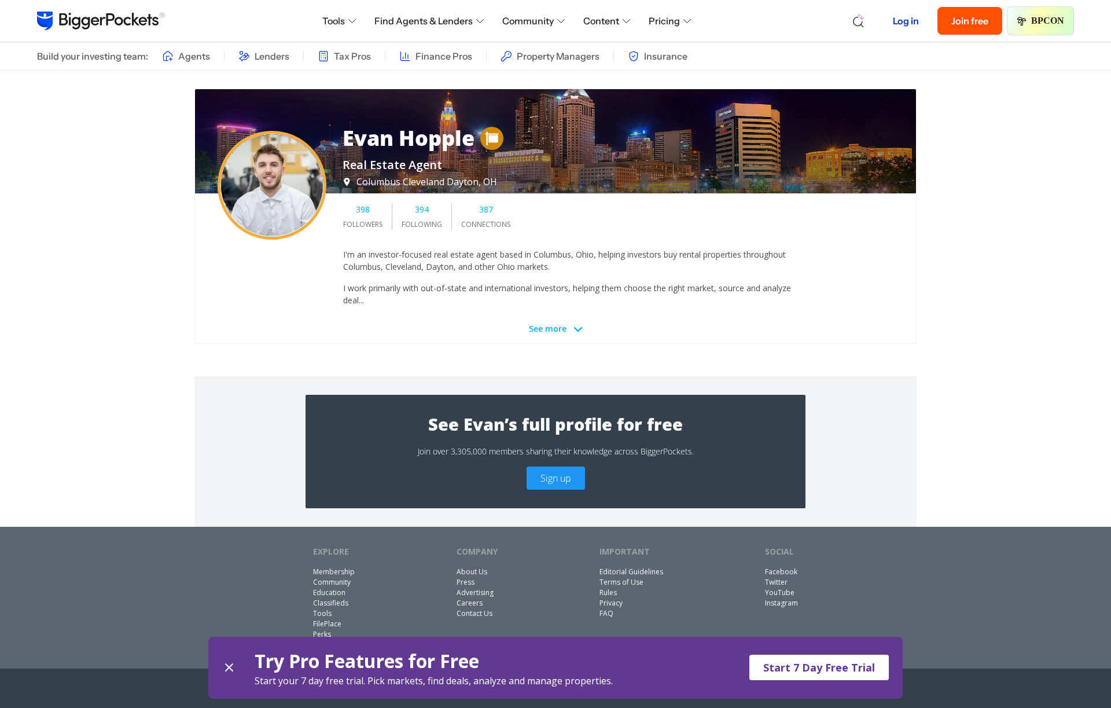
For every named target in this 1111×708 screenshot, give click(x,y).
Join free (969, 21)
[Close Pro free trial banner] (229, 668)
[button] (555, 668)
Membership (334, 572)
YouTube (779, 592)
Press (465, 582)
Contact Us (474, 613)
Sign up (555, 478)
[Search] (859, 20)
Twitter (776, 582)
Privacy (611, 603)
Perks (322, 634)
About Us (472, 572)
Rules (608, 592)
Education (329, 592)
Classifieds (330, 603)
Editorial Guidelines (631, 572)
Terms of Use (621, 582)
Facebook (781, 572)
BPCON (1047, 20)
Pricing (664, 21)
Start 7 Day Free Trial (819, 667)
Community (528, 21)
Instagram (781, 603)
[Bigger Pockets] (101, 21)
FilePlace (327, 624)
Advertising (475, 592)
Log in (906, 21)
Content (601, 21)
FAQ (606, 613)
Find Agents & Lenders (423, 21)
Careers (470, 603)
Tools (333, 21)
